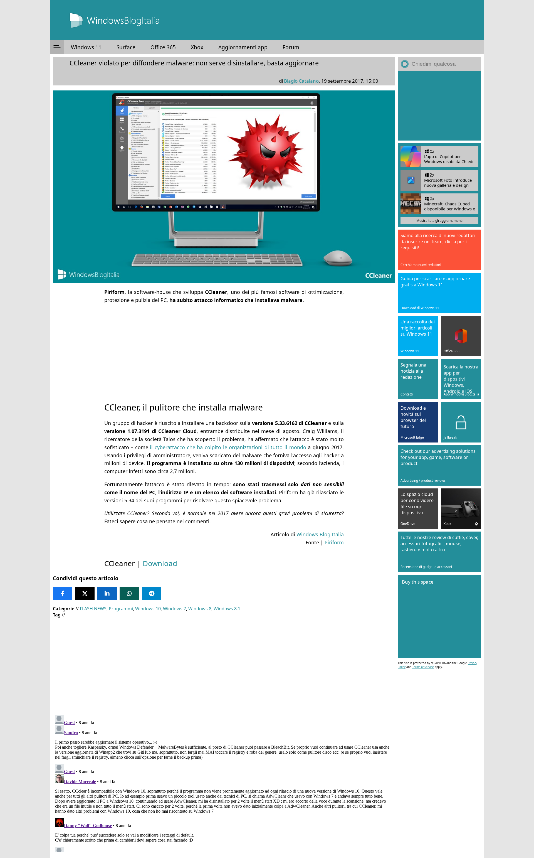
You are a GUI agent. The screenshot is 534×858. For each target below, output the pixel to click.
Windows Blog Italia (320, 534)
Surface (126, 47)
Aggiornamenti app (243, 47)
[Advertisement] (224, 348)
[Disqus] (224, 782)
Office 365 (163, 47)
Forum (291, 47)
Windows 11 (86, 47)
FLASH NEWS (93, 609)
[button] (57, 47)
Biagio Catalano (301, 81)
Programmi (121, 609)
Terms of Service (423, 667)
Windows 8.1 (227, 609)
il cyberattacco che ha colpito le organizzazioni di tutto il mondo (228, 447)
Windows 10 (148, 609)
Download (160, 563)
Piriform (334, 542)
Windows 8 (199, 609)
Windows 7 (174, 609)
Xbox (197, 47)
